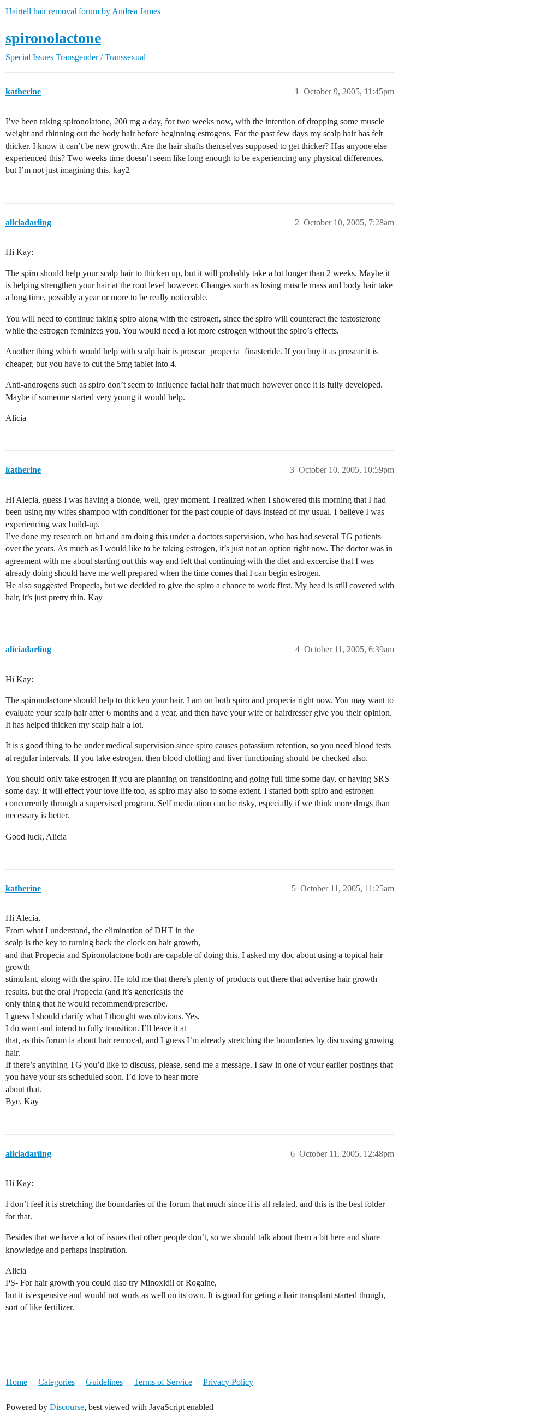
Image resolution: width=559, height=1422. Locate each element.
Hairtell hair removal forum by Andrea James (82, 11)
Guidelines (104, 1382)
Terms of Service (163, 1382)
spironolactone (53, 37)
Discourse (67, 1407)
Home (16, 1382)
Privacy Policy (228, 1382)
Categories (56, 1382)
